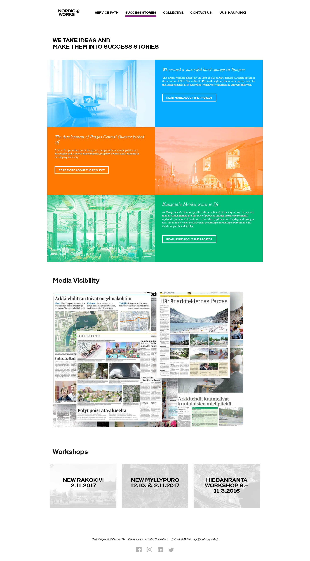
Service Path (106, 12)
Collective (173, 12)
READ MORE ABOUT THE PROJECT (189, 97)
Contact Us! (201, 12)
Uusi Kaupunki (232, 12)
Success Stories (140, 12)
